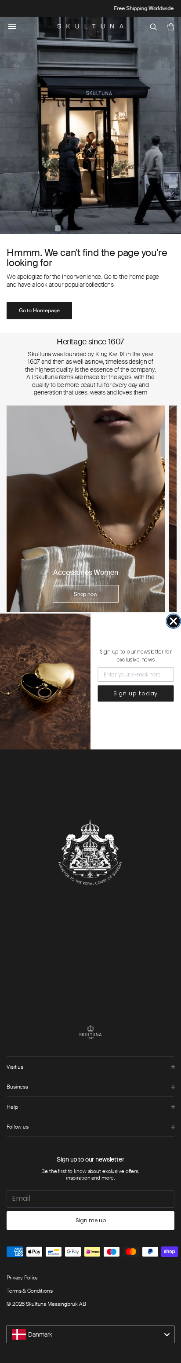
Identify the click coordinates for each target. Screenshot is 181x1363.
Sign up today (135, 693)
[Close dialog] (173, 621)
